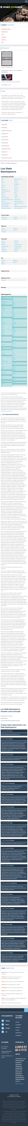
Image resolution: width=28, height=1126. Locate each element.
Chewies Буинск (4, 718)
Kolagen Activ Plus (5, 130)
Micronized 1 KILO (5, 157)
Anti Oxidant (3, 145)
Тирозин (3, 151)
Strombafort (4, 139)
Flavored (3, 154)
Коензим (3, 124)
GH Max (3, 127)
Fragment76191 (4, 148)
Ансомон (3, 136)
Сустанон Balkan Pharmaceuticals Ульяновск (10, 720)
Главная (2, 163)
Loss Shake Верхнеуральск (11, 163)
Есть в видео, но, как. (6, 84)
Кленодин (3, 133)
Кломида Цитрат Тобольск (6, 716)
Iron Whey (3, 142)
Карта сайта (14, 1099)
